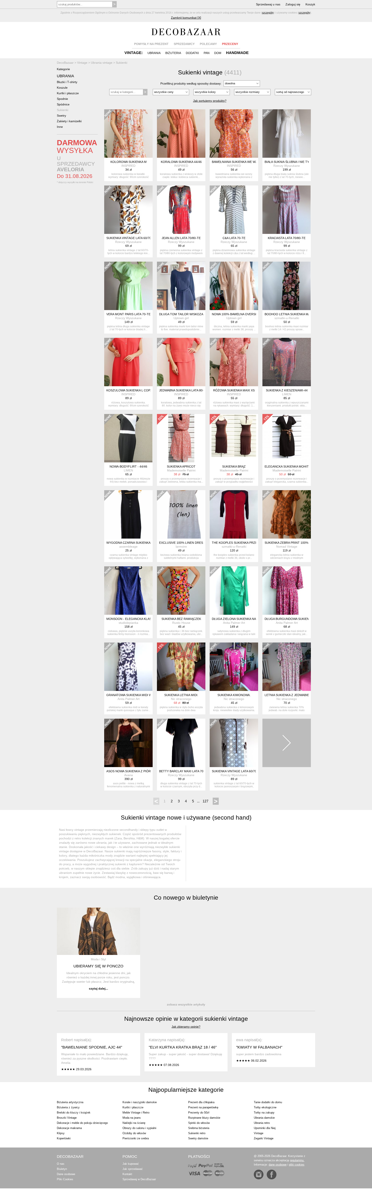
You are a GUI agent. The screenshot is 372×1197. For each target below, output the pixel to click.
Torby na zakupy (264, 1112)
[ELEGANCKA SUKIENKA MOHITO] (286, 438)
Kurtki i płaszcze (68, 93)
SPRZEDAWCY (184, 44)
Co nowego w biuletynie (186, 897)
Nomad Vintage (286, 546)
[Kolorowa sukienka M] (128, 133)
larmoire (181, 546)
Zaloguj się (292, 4)
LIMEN (286, 394)
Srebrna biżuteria (198, 1128)
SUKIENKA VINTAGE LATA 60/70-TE (131, 238)
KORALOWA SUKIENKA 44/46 (181, 162)
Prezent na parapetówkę (203, 1107)
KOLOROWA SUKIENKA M (128, 162)
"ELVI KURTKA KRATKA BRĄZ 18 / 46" (183, 1047)
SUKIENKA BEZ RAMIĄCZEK (181, 619)
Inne (60, 126)
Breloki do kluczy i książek (73, 1112)
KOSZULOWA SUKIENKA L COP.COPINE (134, 390)
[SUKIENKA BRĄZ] (234, 438)
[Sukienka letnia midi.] (181, 667)
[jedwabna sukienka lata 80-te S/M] (181, 362)
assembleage (128, 546)
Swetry (61, 115)
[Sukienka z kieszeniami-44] (286, 362)
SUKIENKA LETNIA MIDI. (181, 695)
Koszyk (310, 4)
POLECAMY (208, 44)
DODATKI (192, 53)
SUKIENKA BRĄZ (234, 466)
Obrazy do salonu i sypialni (139, 1128)
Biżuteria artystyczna (70, 1102)
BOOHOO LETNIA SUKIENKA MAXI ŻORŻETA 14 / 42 (301, 314)
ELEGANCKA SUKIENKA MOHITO (288, 466)
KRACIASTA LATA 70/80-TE (286, 238)
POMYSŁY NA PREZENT (151, 44)
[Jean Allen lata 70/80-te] (181, 209)
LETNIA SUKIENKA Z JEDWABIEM (288, 695)
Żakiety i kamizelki (69, 121)
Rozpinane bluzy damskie (204, 1117)
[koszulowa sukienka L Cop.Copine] (128, 362)
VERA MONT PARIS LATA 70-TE (128, 314)
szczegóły (268, 12)
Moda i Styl (98, 959)
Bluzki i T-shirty (67, 82)
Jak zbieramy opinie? (186, 1026)
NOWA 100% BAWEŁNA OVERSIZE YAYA (240, 314)
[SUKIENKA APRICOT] (181, 438)
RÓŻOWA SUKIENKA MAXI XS (234, 390)
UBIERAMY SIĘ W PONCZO (98, 966)
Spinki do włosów (199, 1122)
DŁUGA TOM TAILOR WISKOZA (181, 314)
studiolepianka (128, 622)
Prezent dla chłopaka (201, 1102)
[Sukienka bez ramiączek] (181, 590)
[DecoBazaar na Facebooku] (271, 1174)
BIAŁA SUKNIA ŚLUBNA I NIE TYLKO (290, 162)
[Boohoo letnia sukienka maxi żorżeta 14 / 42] (286, 286)
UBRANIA (154, 53)
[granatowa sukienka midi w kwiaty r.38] (128, 667)
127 (205, 801)
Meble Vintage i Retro (135, 1112)
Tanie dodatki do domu (268, 1102)
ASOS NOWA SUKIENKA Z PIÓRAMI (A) (133, 771)
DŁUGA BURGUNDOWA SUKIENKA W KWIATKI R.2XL (302, 619)
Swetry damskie (198, 1138)
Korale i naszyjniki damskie (139, 1102)
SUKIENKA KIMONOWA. (234, 695)
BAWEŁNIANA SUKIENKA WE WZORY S (239, 162)
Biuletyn (62, 1169)
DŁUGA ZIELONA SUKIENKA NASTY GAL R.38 (244, 619)
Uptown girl (181, 318)
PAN (206, 53)
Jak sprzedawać (132, 1169)
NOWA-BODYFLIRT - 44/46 (128, 466)
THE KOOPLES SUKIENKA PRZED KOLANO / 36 (245, 542)
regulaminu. (297, 1160)
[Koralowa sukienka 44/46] (181, 133)
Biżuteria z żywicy (68, 1107)
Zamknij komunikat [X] (186, 17)
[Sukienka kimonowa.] (234, 667)
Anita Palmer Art (234, 622)
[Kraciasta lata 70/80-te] (286, 209)
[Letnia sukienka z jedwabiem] (286, 667)
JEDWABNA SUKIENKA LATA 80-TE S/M (186, 390)
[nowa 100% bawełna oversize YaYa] (234, 286)
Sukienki (62, 110)
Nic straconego (181, 699)
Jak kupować (130, 1163)
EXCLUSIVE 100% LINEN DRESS (182, 542)
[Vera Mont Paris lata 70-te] (128, 286)
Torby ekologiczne (265, 1107)
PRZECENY (230, 44)
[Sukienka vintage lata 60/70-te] (128, 209)
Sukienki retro (196, 1133)
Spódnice (63, 104)
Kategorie (63, 69)
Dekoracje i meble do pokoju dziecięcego (82, 1122)
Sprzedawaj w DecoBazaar (139, 1179)
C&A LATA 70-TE (234, 238)
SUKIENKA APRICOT (181, 466)
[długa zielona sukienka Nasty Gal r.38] (234, 590)
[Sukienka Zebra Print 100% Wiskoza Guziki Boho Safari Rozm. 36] (286, 514)
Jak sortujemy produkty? (209, 100)
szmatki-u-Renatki (286, 318)
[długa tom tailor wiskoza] (181, 286)
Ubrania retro (262, 1122)
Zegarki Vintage (263, 1138)
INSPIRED (128, 165)
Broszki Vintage (67, 1117)
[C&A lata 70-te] (234, 209)
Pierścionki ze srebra (135, 1138)
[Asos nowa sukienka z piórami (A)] (128, 743)
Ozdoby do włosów (134, 1133)
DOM (217, 53)
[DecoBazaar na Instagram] (259, 1174)
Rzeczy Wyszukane (286, 165)
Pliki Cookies (65, 1179)
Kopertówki (64, 1138)
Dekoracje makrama (69, 1128)
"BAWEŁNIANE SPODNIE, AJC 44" (91, 1047)
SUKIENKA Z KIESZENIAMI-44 (287, 390)
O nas (60, 1163)
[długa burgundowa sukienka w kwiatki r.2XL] (286, 590)
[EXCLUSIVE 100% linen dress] (181, 514)
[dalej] (286, 743)
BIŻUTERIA (173, 53)
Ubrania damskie (264, 1117)
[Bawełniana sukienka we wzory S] (234, 133)
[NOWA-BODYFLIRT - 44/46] (128, 438)
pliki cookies (296, 1164)
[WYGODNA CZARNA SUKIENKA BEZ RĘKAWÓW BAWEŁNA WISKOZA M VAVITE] (128, 514)
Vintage (258, 1133)
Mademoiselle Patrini (181, 470)
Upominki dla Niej (265, 1128)
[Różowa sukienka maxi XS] (234, 362)
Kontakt (127, 1174)
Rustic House (181, 622)
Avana (128, 775)
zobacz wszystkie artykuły (186, 1004)
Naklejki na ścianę (133, 1122)
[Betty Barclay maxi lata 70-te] (181, 743)
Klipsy (61, 1133)
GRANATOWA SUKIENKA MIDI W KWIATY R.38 (138, 695)
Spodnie (62, 98)
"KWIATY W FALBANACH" (259, 1047)
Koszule (62, 87)
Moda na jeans (131, 1117)
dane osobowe (278, 1164)
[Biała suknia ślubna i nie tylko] (286, 133)
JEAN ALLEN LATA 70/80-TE (181, 238)
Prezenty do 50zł (198, 1112)
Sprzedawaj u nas (268, 4)
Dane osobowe (66, 1174)
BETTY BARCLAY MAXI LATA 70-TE (183, 771)
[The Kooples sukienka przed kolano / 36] (234, 514)
